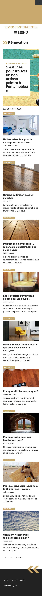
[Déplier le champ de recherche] (38, 2)
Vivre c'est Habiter (21, 27)
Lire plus (27, 155)
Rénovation (9, 113)
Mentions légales (10, 586)
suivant (18, 557)
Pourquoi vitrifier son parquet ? (20, 391)
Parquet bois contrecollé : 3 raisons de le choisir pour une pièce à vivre (19, 246)
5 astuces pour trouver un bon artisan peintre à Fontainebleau (17, 79)
